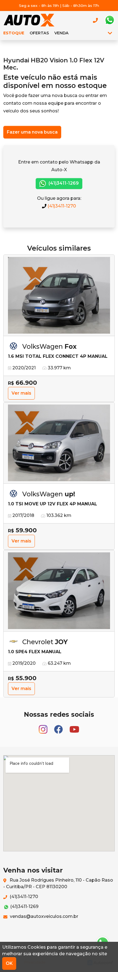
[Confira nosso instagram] (43, 727)
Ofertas (39, 33)
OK (9, 963)
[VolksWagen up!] (59, 443)
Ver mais (21, 393)
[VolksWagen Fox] (59, 295)
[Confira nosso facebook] (59, 727)
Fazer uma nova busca (32, 132)
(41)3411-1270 (61, 206)
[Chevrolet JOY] (59, 591)
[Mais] (110, 33)
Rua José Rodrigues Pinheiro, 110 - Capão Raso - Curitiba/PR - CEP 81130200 (58, 883)
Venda (61, 33)
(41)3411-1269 (63, 183)
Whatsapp (109, 20)
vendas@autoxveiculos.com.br (43, 916)
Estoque (13, 33)
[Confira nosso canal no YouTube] (74, 727)
